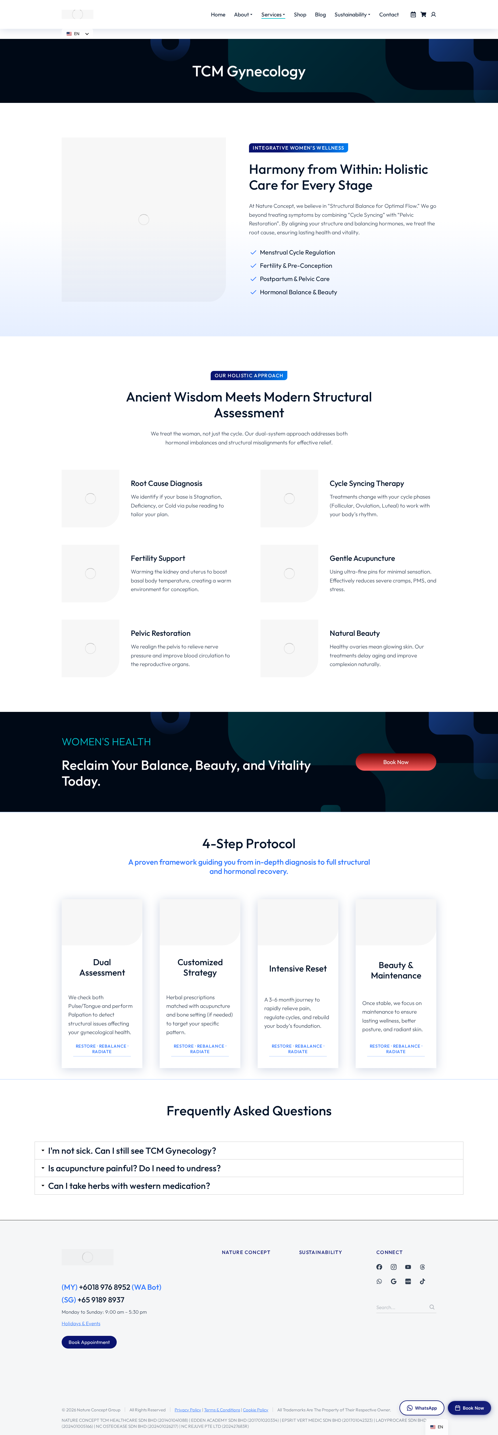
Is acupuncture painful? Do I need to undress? (134, 1168)
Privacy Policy (188, 1410)
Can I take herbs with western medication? (129, 1185)
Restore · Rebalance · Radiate (102, 1049)
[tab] (249, 1150)
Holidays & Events (81, 1323)
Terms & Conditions (222, 1410)
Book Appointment (89, 1342)
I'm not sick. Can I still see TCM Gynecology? (132, 1150)
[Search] (432, 1307)
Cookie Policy (255, 1410)
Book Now (396, 761)
